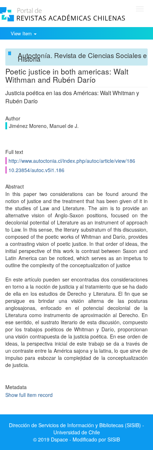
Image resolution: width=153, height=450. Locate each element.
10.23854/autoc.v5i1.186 (36, 170)
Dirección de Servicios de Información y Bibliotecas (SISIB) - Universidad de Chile (76, 428)
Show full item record (29, 394)
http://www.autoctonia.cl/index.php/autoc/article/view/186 (72, 160)
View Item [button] (22, 33)
